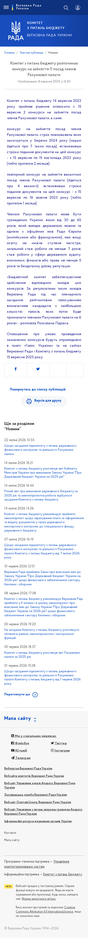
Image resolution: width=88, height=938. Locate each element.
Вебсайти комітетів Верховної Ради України (34, 776)
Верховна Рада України (49, 35)
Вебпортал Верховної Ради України (28, 768)
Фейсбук (21, 743)
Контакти (10, 833)
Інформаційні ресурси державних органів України (38, 821)
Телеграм (23, 758)
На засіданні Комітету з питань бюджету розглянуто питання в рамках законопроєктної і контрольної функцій (41, 634)
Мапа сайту (11, 840)
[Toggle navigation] (6, 7)
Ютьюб (21, 750)
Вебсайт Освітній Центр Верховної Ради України (37, 802)
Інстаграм (62, 750)
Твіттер (60, 743)
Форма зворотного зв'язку (39, 899)
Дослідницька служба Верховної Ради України (35, 795)
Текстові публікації (31, 52)
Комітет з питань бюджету (62, 874)
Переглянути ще (17, 694)
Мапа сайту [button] (17, 718)
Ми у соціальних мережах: (35, 736)
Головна (9, 52)
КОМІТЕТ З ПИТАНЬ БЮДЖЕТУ (46, 25)
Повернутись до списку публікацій (38, 389)
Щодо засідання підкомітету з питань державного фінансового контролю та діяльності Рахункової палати (40, 450)
